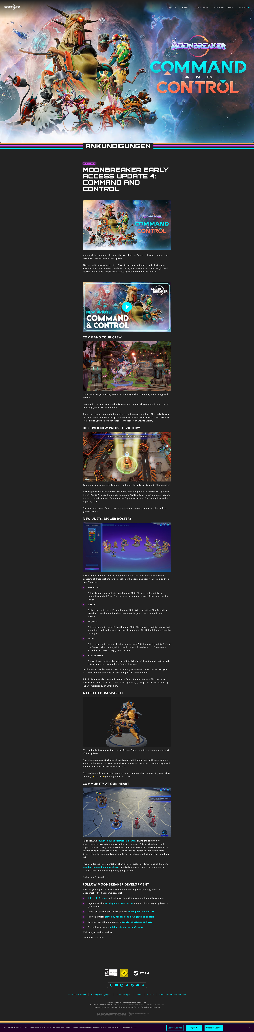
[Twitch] (143, 985)
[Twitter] (127, 985)
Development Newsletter (119, 903)
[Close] (250, 1027)
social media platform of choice (126, 927)
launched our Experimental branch (117, 841)
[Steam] (141, 973)
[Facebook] (111, 985)
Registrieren (202, 7)
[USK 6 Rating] (124, 973)
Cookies (150, 994)
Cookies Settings (175, 1028)
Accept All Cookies (214, 1028)
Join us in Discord (97, 898)
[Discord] (137, 985)
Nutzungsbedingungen (101, 994)
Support (186, 7)
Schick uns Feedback (223, 7)
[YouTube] (116, 985)
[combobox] (244, 7)
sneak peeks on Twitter (141, 911)
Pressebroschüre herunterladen (172, 994)
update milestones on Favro (137, 922)
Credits (139, 994)
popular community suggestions (100, 867)
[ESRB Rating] (111, 972)
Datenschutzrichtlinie (77, 994)
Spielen (172, 7)
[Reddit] (132, 985)
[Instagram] (121, 985)
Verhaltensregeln (123, 994)
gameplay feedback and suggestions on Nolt (129, 917)
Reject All (194, 1028)
